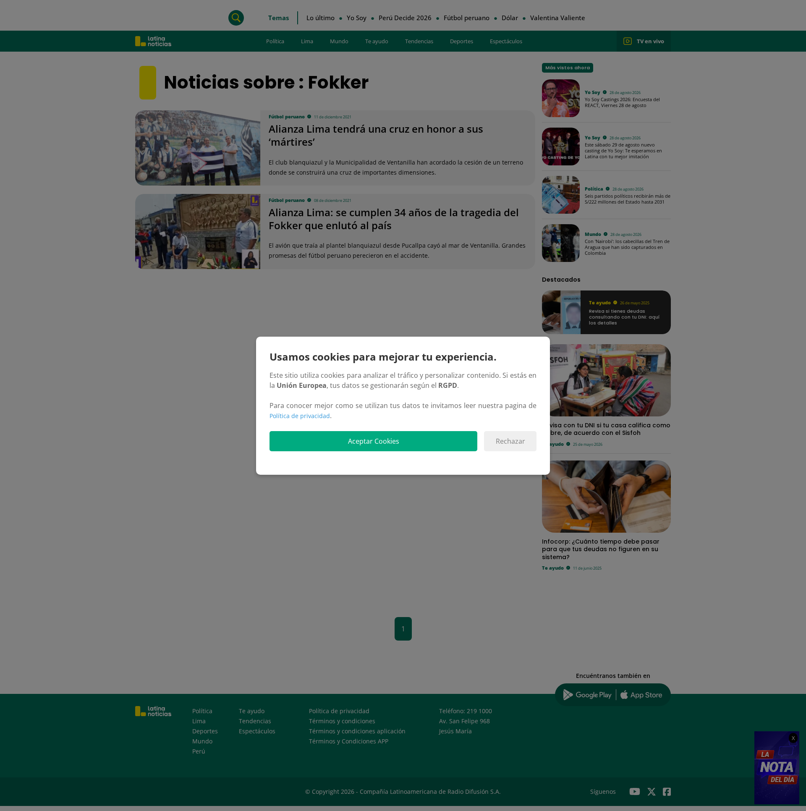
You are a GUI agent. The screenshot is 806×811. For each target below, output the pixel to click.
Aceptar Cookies (373, 441)
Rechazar (510, 441)
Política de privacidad (300, 416)
